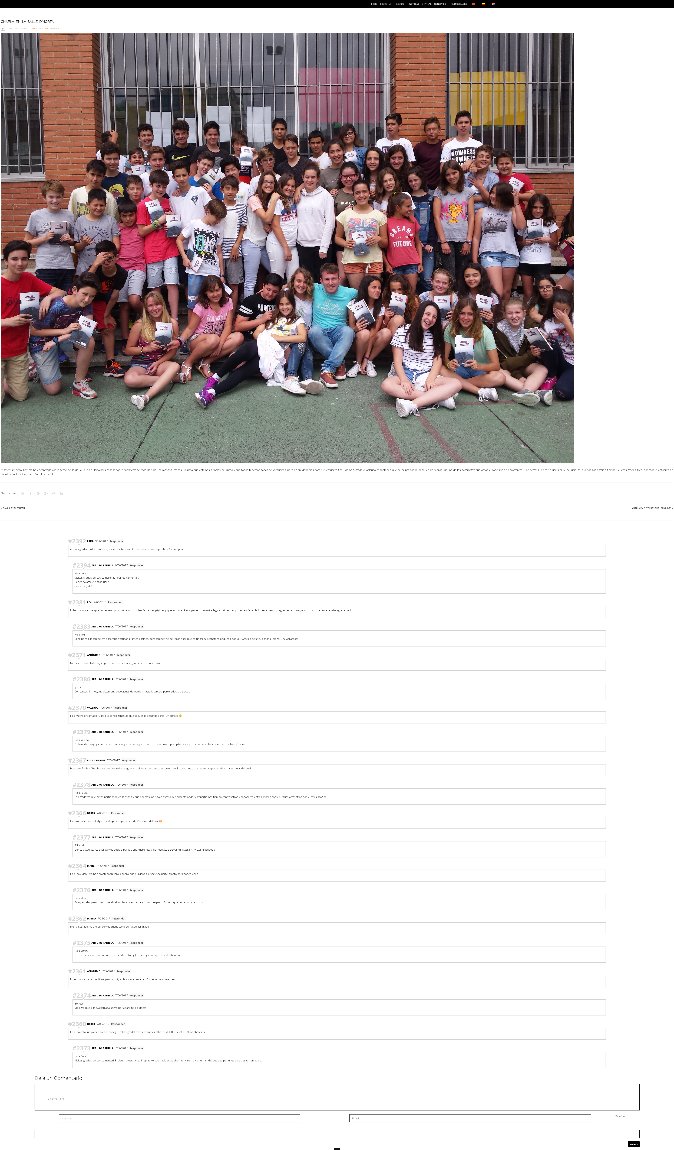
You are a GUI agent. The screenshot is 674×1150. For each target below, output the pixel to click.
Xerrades (36, 28)
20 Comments (51, 28)
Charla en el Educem (14, 508)
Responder (116, 541)
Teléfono (620, 1116)
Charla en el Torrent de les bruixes (651, 508)
